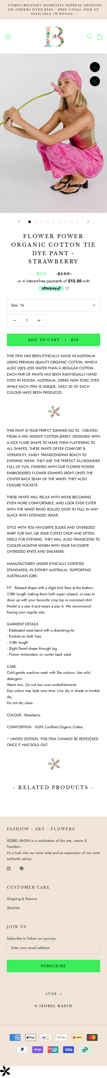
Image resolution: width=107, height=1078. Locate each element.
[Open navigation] (8, 36)
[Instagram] (9, 868)
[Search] (89, 36)
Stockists (13, 907)
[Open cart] (99, 36)
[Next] (88, 221)
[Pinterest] (21, 868)
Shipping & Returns (22, 898)
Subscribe (53, 966)
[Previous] (19, 221)
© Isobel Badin (54, 1006)
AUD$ (51, 994)
